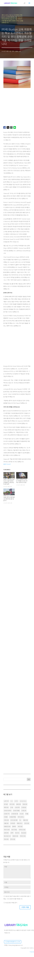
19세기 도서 (6, 801)
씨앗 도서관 (26, 823)
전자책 (12, 832)
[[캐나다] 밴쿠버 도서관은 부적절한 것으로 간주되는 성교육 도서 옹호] (21, 475)
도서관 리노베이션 (7, 810)
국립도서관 (25, 804)
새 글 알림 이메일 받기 (11, 902)
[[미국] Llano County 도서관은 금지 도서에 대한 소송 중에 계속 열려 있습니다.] (9, 492)
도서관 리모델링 (16, 810)
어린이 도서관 (6, 829)
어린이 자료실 (14, 829)
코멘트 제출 (25, 907)
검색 (29, 779)
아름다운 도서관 (7, 826)
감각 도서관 (12, 804)
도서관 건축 (17, 807)
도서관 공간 (24, 807)
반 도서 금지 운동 (14, 820)
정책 (13, 51)
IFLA (12, 801)
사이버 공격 (12, 823)
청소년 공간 (23, 832)
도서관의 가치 (6, 813)
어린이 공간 (20, 826)
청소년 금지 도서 (7, 836)
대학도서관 (6, 807)
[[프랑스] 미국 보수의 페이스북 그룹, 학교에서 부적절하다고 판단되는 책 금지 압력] (9, 475)
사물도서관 (6, 823)
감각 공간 (6, 804)
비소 (20, 820)
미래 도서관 (6, 820)
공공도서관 (18, 804)
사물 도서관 (25, 820)
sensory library (23, 801)
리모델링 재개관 (12, 817)
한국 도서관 (12, 839)
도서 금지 (21, 813)
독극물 (26, 813)
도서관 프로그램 (14, 813)
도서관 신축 (24, 810)
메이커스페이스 (21, 817)
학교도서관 (6, 839)
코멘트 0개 (18, 51)
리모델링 (6, 817)
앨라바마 (14, 826)
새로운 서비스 (19, 823)
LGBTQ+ (16, 801)
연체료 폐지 (6, 832)
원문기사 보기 (7, 464)
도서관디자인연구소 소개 (12, 942)
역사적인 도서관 (22, 829)
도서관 (11, 807)
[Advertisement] (17, 107)
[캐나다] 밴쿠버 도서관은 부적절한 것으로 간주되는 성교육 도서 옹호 (21, 481)
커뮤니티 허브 (22, 836)
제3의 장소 (17, 832)
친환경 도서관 (15, 836)
